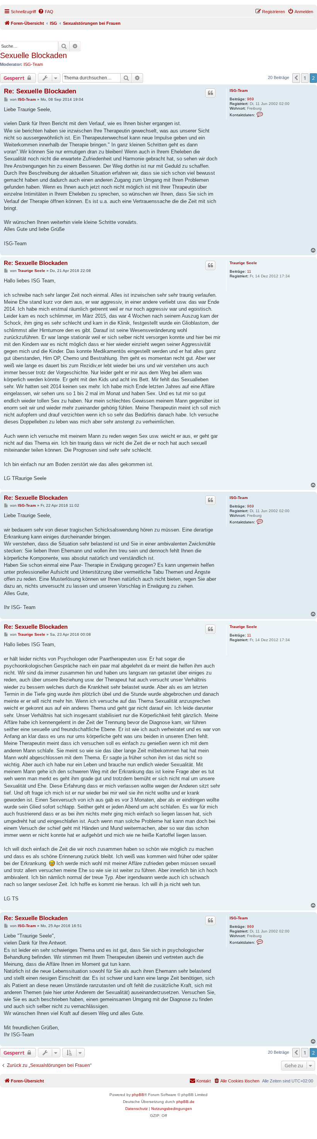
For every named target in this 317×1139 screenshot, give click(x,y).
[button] (296, 78)
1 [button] (304, 77)
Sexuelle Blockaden (33, 55)
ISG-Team (33, 64)
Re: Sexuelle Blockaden (40, 91)
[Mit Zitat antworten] (210, 93)
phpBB (138, 1095)
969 (250, 99)
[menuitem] (45, 11)
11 (249, 271)
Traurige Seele (243, 263)
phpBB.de (185, 1101)
